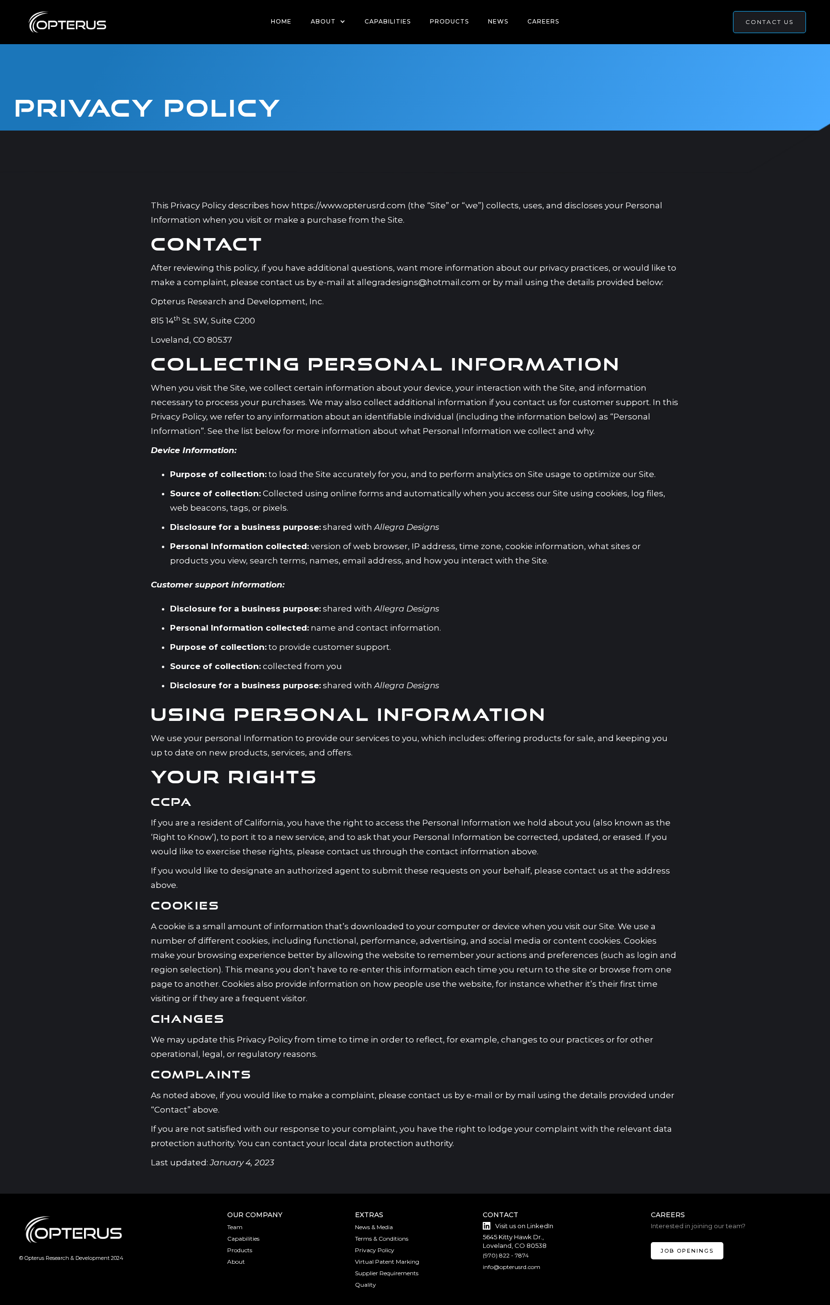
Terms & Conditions (381, 1238)
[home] (67, 22)
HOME (281, 21)
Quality (365, 1284)
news (498, 21)
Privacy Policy (374, 1250)
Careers (543, 21)
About (236, 1261)
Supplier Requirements (386, 1273)
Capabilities (388, 21)
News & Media (374, 1227)
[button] (328, 21)
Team (235, 1227)
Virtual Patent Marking (387, 1261)
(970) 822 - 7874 (506, 1255)
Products (449, 21)
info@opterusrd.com (511, 1266)
